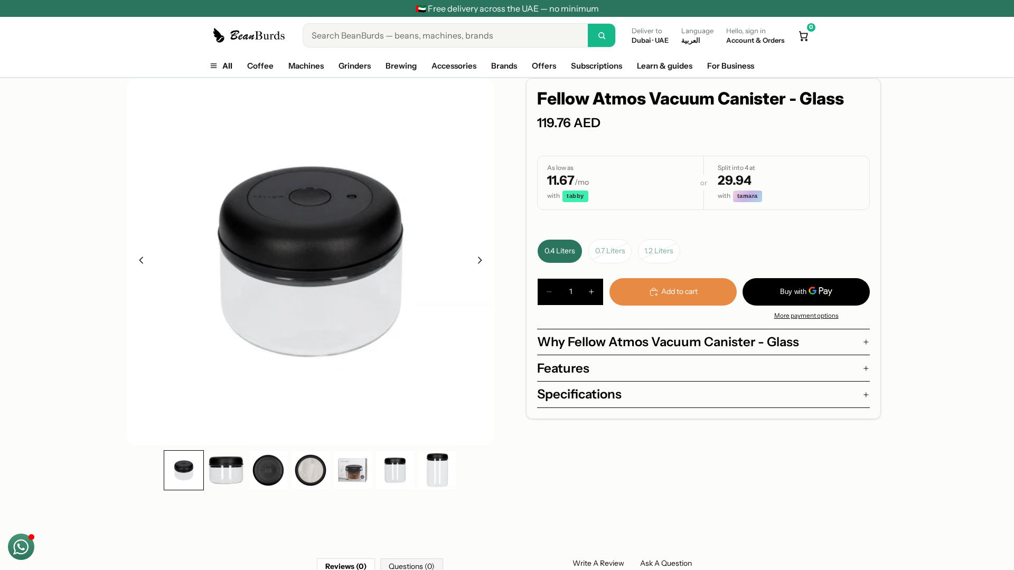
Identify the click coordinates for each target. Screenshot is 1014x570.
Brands (504, 66)
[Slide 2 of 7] (226, 470)
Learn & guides (664, 66)
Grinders (355, 66)
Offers (544, 66)
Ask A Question (666, 563)
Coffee (260, 66)
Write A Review (598, 563)
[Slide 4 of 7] (311, 470)
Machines (306, 66)
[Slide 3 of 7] (268, 470)
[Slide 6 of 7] (395, 470)
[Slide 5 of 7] (353, 470)
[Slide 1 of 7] (184, 470)
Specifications (579, 394)
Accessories (453, 66)
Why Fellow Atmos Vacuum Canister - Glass (668, 341)
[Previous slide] (138, 261)
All (227, 66)
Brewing (401, 66)
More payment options (806, 315)
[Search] (601, 35)
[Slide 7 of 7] (437, 470)
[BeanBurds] (250, 35)
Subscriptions (596, 66)
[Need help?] (21, 546)
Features (563, 368)
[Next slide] (482, 261)
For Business (730, 66)
